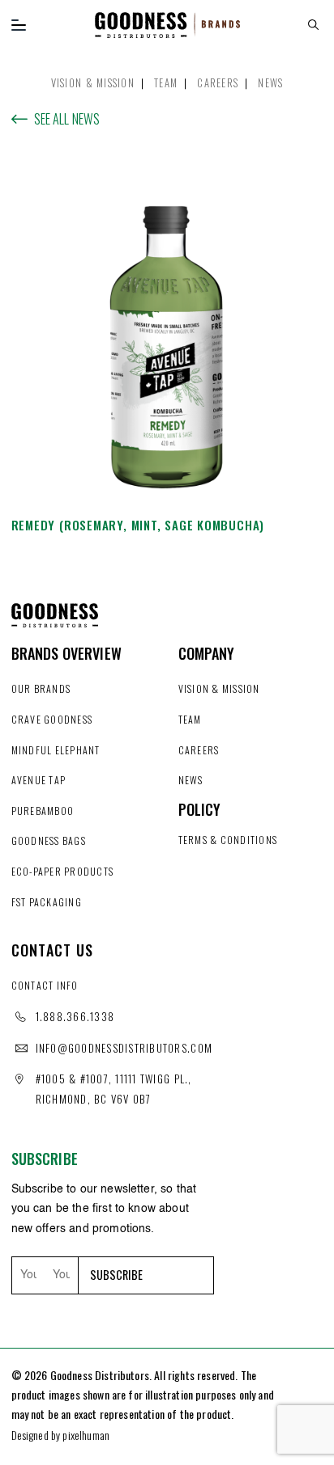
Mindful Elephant (56, 750)
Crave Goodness (52, 719)
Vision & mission (93, 83)
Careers (217, 83)
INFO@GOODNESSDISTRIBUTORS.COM (124, 1048)
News (270, 83)
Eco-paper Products (62, 871)
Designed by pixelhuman (60, 1434)
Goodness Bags (48, 840)
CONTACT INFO (45, 985)
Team (166, 83)
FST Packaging (46, 902)
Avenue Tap (38, 780)
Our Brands (41, 688)
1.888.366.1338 (75, 1016)
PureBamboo (43, 810)
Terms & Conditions (228, 839)
